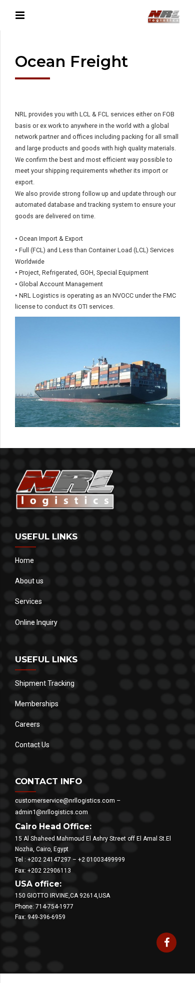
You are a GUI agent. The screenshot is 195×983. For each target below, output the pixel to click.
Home (24, 560)
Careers (27, 724)
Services (28, 601)
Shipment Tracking (44, 683)
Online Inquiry (36, 622)
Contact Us (32, 745)
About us (29, 581)
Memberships (36, 704)
